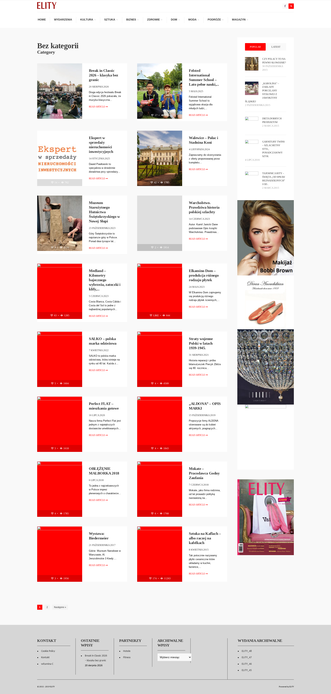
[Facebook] (285, 6)
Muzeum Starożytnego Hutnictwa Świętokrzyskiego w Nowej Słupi (104, 212)
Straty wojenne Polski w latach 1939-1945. (201, 343)
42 (155, 182)
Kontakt (45, 657)
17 (155, 115)
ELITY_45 (247, 670)
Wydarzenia (63, 19)
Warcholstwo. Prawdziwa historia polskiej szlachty (204, 207)
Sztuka (109, 20)
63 (55, 315)
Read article (97, 106)
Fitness (126, 657)
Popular (255, 46)
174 (154, 578)
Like (156, 315)
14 (55, 182)
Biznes (131, 20)
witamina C (47, 664)
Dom (174, 20)
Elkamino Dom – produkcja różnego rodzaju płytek (204, 275)
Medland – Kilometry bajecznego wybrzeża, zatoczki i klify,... (104, 280)
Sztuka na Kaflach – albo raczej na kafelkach (205, 538)
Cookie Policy (48, 651)
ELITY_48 (247, 651)
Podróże (214, 20)
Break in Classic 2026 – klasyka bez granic (103, 75)
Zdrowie (153, 20)
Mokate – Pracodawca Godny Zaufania (204, 473)
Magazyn (239, 20)
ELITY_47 (247, 657)
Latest (275, 46)
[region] (265, 302)
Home (42, 19)
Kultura (86, 20)
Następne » (60, 607)
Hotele (126, 651)
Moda (192, 20)
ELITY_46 (247, 664)
